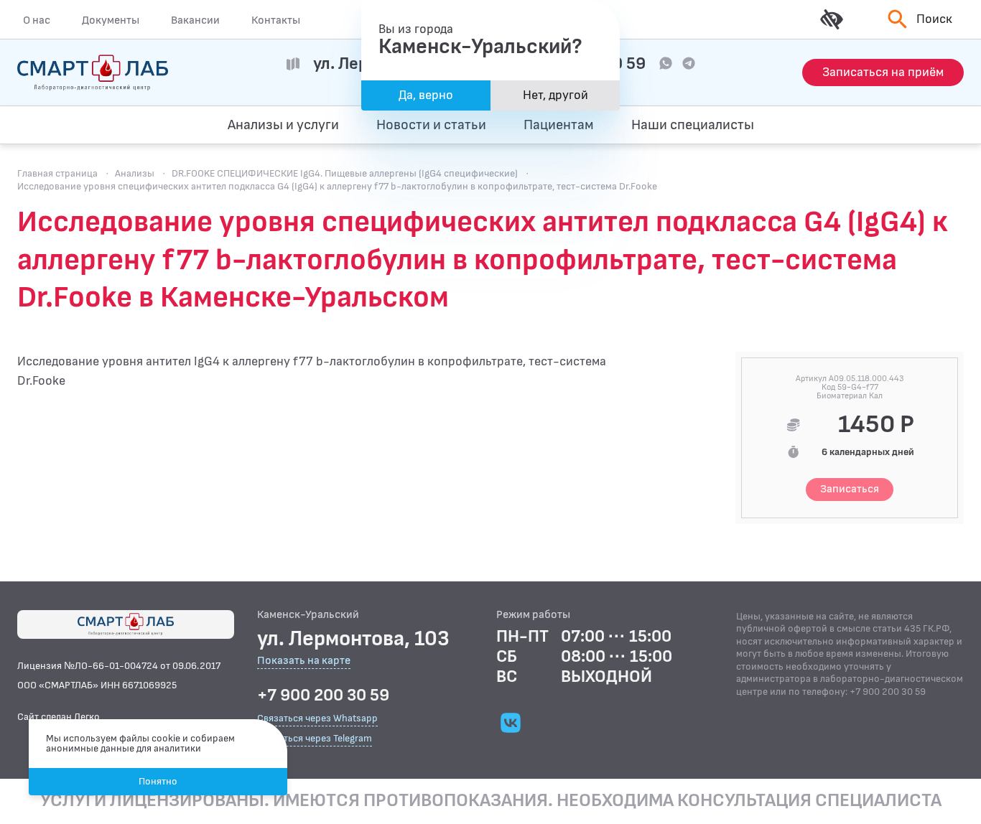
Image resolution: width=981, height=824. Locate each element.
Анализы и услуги (283, 125)
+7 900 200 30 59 (323, 695)
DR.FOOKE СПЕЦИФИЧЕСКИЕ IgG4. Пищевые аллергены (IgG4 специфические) (345, 173)
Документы (110, 20)
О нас (36, 20)
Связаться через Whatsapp (317, 718)
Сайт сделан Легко (58, 717)
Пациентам (559, 125)
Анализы (134, 173)
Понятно (158, 781)
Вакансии (195, 20)
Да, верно (426, 95)
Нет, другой (555, 95)
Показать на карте (303, 661)
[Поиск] (895, 125)
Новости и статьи (431, 125)
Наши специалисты (692, 125)
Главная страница (57, 173)
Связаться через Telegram (314, 738)
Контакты (275, 20)
